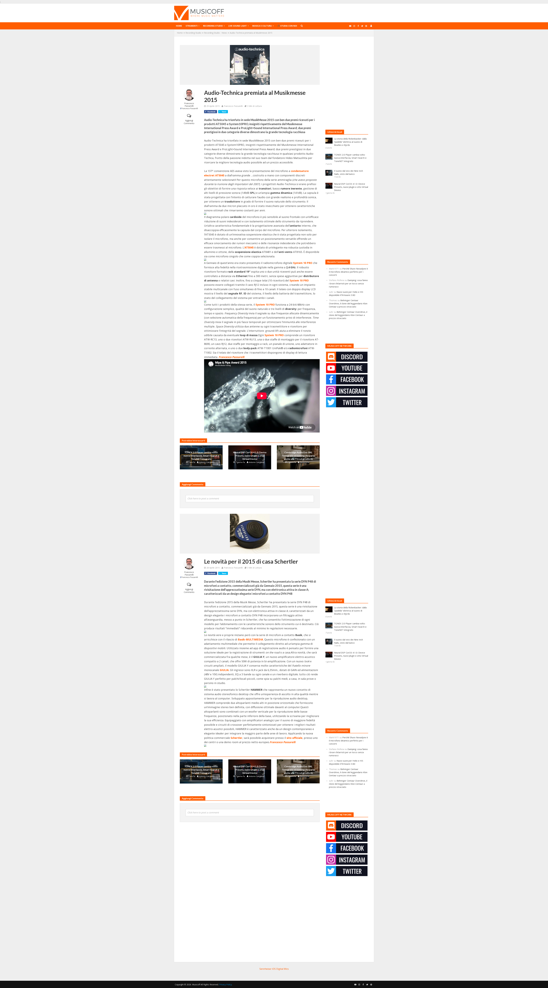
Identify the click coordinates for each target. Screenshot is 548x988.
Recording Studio (213, 25)
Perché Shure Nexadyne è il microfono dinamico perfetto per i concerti (348, 271)
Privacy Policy (225, 984)
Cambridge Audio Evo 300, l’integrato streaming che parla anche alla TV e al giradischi (298, 455)
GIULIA (224, 670)
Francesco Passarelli (189, 104)
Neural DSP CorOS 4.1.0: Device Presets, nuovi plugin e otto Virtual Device (249, 455)
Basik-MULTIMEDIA (250, 639)
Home (179, 25)
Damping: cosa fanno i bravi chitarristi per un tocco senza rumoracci (348, 283)
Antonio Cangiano (206, 462)
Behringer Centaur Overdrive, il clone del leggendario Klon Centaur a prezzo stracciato (348, 303)
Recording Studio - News (215, 32)
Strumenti (192, 25)
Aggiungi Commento (189, 122)
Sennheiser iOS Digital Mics (274, 968)
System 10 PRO (302, 263)
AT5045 (249, 247)
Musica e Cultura (262, 25)
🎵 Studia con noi (287, 25)
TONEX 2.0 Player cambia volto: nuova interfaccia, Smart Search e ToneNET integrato (201, 455)
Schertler (236, 738)
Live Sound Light (237, 25)
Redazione (304, 462)
